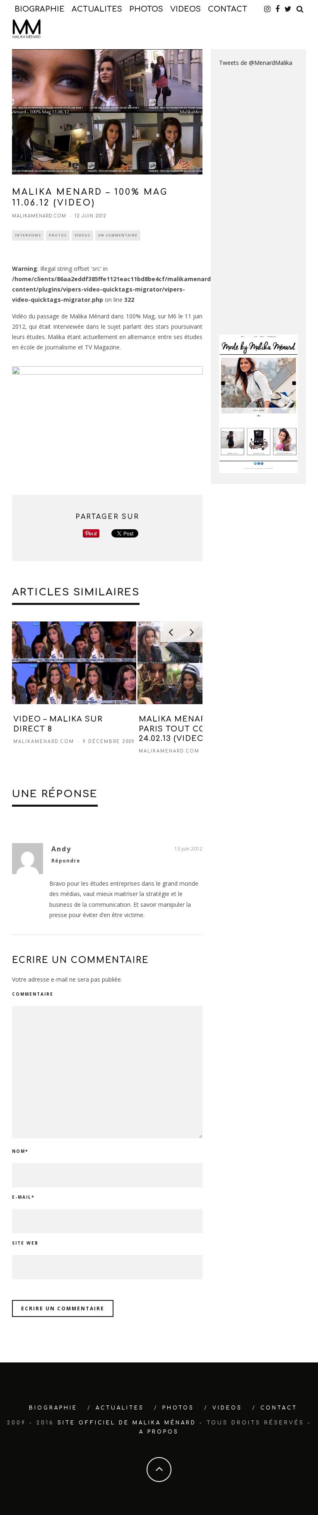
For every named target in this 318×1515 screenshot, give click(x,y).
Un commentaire (117, 235)
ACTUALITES (97, 9)
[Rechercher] (300, 9)
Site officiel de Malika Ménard (127, 1423)
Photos (58, 235)
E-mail (23, 1197)
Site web (25, 1243)
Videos (82, 235)
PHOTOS (146, 9)
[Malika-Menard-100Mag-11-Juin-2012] (107, 419)
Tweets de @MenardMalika (255, 63)
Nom (20, 1151)
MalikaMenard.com (39, 216)
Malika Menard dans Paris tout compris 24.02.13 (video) (188, 729)
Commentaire (32, 994)
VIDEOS (185, 9)
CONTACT (227, 9)
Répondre (65, 860)
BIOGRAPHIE (39, 9)
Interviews (28, 235)
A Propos (159, 1432)
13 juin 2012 (188, 848)
